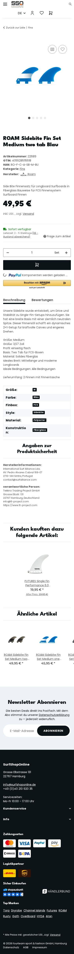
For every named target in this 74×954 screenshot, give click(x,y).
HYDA (40, 916)
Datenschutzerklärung (54, 715)
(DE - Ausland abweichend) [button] (20, 234)
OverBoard (28, 916)
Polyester (39, 420)
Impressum (39, 947)
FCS (36, 404)
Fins (22, 169)
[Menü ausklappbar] (5, 2)
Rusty (7, 916)
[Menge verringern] (7, 253)
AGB (25, 947)
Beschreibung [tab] (14, 300)
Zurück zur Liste (15, 27)
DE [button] (20, 13)
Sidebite (39, 412)
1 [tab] (29, 118)
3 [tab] (37, 118)
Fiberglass (40, 430)
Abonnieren (53, 731)
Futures (52, 910)
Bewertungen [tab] (42, 300)
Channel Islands (34, 910)
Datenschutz (11, 947)
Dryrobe (16, 910)
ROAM (63, 910)
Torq (6, 910)
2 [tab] (33, 118)
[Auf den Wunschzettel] (62, 49)
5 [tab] (45, 118)
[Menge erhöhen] (66, 253)
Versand (28, 214)
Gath (15, 916)
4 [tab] (41, 118)
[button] (71, 4)
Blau (36, 397)
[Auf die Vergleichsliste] (52, 49)
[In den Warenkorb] (6, 39)
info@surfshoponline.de (19, 785)
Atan (49, 916)
